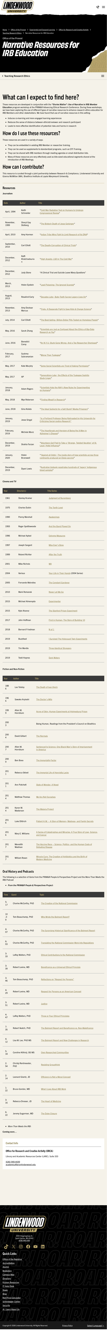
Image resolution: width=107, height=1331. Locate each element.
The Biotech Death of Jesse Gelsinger (57, 223)
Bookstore (7, 1270)
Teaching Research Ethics (12, 33)
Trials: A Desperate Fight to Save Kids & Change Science (66, 309)
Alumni (6, 1266)
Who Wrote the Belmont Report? (55, 916)
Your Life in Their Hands (59, 573)
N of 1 (51, 629)
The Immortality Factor (46, 760)
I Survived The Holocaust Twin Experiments (68, 638)
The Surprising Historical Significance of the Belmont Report (68, 930)
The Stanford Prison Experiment (63, 610)
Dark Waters (54, 657)
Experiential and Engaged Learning (42, 30)
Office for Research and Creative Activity (73, 30)
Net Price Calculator (12, 1297)
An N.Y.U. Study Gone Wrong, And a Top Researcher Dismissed (69, 342)
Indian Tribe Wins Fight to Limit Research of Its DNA (64, 234)
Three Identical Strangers (60, 648)
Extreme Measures (57, 535)
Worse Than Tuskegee (50, 355)
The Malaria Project (45, 809)
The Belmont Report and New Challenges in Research (65, 1040)
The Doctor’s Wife (44, 699)
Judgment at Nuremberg (60, 498)
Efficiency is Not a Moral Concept (56, 1077)
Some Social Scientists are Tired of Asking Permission (64, 365)
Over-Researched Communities (55, 1052)
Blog (5, 1293)
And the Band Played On (60, 526)
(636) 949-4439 (13, 1161)
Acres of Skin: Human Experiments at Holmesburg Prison (61, 711)
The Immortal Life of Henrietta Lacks (52, 772)
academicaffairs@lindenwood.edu (21, 1164)
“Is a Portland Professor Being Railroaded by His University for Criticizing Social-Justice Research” (67, 419)
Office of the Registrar (12, 1259)
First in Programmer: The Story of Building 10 (67, 620)
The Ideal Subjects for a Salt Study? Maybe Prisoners (64, 409)
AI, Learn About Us (11, 1309)
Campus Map (8, 1274)
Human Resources (11, 1282)
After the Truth (55, 554)
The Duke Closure (49, 1113)
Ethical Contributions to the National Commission (63, 954)
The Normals (42, 736)
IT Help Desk (8, 1286)
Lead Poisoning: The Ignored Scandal (57, 284)
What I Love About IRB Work (53, 1089)
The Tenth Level (56, 507)
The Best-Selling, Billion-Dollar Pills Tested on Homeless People (69, 320)
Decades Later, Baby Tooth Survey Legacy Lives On (63, 296)
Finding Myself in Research (53, 399)
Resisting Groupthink (50, 1064)
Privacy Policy (67, 1325)
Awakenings (54, 517)
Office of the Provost (18, 30)
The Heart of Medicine (51, 1101)
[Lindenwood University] (17, 7)
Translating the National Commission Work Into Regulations (67, 942)
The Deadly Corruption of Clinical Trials (58, 245)
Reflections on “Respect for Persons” (57, 979)
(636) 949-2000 (24, 1240)
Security (6, 1305)
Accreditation (9, 1263)
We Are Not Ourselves (46, 797)
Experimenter (55, 601)
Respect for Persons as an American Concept (61, 991)
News (5, 1290)
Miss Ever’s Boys (56, 545)
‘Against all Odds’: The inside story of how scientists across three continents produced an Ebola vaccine (69, 456)
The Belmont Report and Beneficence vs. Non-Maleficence (67, 1028)
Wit (50, 563)
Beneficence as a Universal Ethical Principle (60, 967)
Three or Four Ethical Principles (55, 1016)
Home (5, 30)
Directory (7, 1278)
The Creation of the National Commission (59, 903)
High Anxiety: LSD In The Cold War (56, 259)
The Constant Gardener (59, 582)
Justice (44, 1003)
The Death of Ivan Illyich (47, 687)
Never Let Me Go (56, 592)
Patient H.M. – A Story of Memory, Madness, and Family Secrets (64, 821)
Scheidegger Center (11, 1301)
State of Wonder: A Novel (47, 784)
